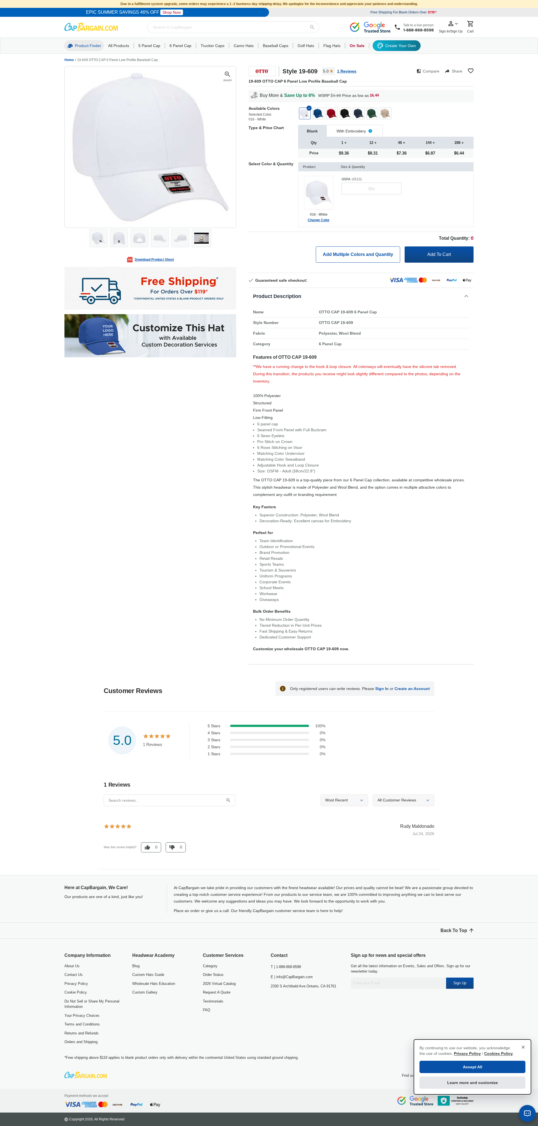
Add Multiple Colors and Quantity (358, 254)
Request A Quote (216, 992)
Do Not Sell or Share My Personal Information (91, 1004)
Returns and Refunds (81, 1033)
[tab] (312, 131)
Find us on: (411, 1075)
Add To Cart (439, 254)
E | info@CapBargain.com (292, 977)
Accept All (472, 1067)
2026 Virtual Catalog (219, 984)
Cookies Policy (498, 1053)
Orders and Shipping (81, 1042)
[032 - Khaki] (385, 113)
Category (210, 966)
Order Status (213, 975)
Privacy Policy (76, 984)
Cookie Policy (75, 992)
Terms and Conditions (82, 1024)
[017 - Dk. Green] (372, 113)
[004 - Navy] (358, 113)
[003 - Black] (345, 113)
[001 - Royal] (318, 113)
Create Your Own (400, 45)
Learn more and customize (472, 1082)
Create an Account (412, 688)
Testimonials (213, 1001)
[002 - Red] (331, 113)
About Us (72, 966)
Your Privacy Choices (81, 1015)
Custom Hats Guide (148, 975)
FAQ (206, 1010)
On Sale (357, 45)
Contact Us (73, 975)
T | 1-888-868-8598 (286, 967)
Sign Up (459, 983)
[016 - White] (304, 113)
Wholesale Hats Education (153, 984)
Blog (136, 966)
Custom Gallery (144, 992)
